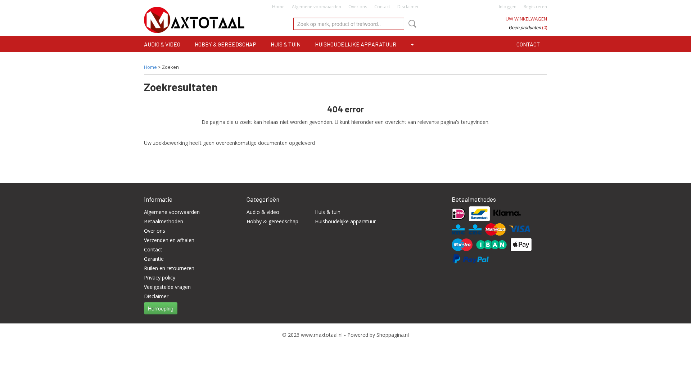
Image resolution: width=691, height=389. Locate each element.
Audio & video (162, 44)
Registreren (535, 7)
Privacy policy (159, 277)
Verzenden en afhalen (169, 240)
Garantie (154, 258)
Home (278, 7)
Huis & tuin (286, 44)
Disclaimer (408, 7)
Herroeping (160, 308)
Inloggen (507, 7)
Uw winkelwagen (526, 18)
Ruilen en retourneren (169, 268)
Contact (382, 7)
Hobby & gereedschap (225, 44)
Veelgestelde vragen (167, 286)
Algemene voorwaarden (316, 7)
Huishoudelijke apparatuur (355, 44)
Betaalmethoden (163, 221)
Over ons (357, 7)
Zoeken (411, 23)
